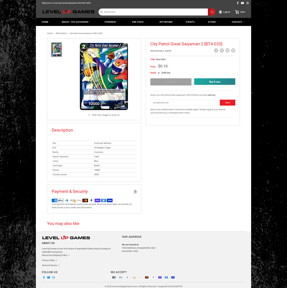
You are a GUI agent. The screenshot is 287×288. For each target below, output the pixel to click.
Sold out (171, 81)
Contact (238, 22)
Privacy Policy (48, 260)
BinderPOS (177, 286)
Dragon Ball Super (160, 51)
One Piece (138, 22)
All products (61, 33)
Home (45, 22)
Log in (226, 12)
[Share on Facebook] (216, 50)
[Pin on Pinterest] (222, 50)
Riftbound (166, 22)
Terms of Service (49, 265)
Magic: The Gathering (76, 22)
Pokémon (111, 22)
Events (190, 22)
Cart (243, 12)
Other (212, 22)
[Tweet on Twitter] (227, 50)
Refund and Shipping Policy (55, 255)
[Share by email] (233, 50)
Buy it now (214, 81)
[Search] (211, 12)
